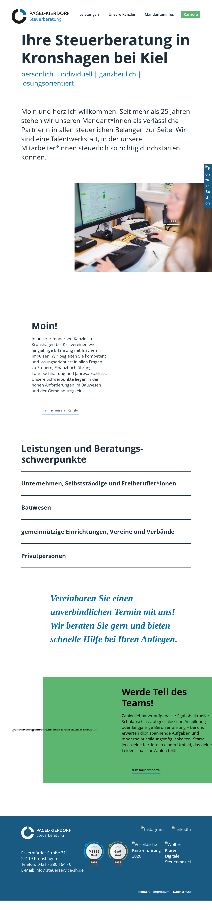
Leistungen (89, 14)
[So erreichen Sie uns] (208, 186)
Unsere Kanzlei (122, 14)
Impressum (161, 892)
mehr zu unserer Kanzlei (60, 410)
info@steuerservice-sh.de (59, 870)
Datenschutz (182, 892)
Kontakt (144, 892)
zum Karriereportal (146, 770)
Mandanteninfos (159, 14)
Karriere (191, 14)
